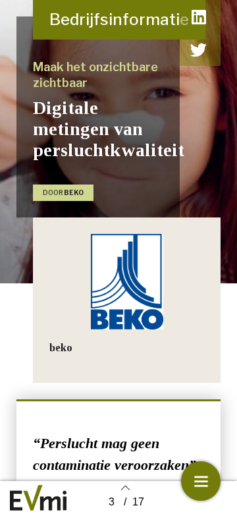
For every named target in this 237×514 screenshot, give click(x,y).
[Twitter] (198, 49)
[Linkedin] (198, 16)
